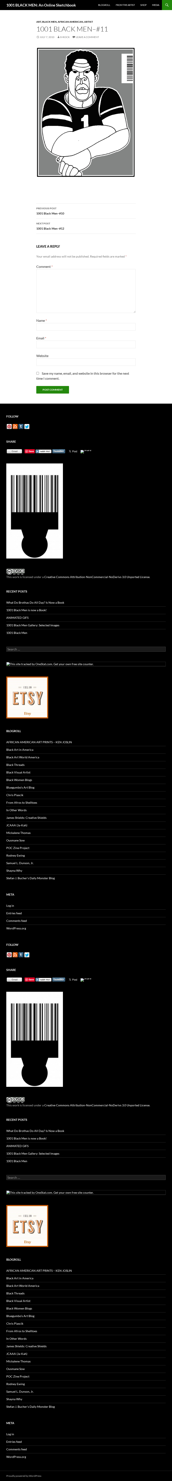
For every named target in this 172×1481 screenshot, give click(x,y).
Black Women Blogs (19, 780)
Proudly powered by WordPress (23, 1475)
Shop (143, 5)
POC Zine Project (17, 848)
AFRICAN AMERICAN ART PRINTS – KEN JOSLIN (39, 742)
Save (31, 451)
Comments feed (16, 920)
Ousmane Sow (15, 840)
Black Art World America (22, 757)
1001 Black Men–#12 (50, 226)
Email (41, 338)
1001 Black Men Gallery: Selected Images (32, 625)
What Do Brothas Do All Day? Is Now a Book (35, 602)
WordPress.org (16, 928)
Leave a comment (87, 37)
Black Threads (15, 765)
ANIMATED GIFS (17, 617)
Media (155, 5)
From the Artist (125, 5)
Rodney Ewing (15, 855)
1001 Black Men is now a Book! (26, 610)
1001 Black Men (16, 633)
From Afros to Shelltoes (21, 802)
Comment (44, 266)
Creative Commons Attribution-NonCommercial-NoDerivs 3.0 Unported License (97, 577)
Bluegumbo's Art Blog (20, 787)
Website (42, 356)
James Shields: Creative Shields (26, 817)
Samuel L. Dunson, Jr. (20, 863)
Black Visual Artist (18, 772)
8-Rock (65, 37)
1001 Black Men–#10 (50, 211)
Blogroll (104, 5)
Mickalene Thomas (18, 833)
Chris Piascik (14, 795)
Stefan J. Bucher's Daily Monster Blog (30, 878)
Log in (10, 905)
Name (41, 320)
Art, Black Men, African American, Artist (64, 21)
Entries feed (14, 913)
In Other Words (16, 810)
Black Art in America (19, 749)
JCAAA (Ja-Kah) (16, 825)
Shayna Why (14, 870)
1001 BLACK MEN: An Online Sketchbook (41, 5)
